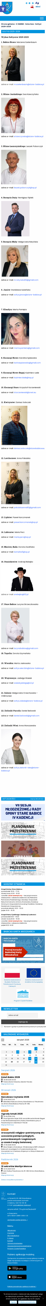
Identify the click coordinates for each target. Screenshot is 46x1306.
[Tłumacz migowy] (37, 3)
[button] (3, 9)
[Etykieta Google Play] (17, 1269)
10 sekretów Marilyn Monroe (16, 1166)
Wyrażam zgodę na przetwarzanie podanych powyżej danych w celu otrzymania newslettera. (24, 1027)
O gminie (10, 1233)
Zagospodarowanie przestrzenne (19, 1246)
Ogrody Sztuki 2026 (12, 1113)
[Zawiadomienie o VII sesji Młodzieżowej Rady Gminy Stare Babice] (23, 812)
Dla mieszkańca (13, 1236)
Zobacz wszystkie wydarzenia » (12, 1180)
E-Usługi (10, 1238)
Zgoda (13, 1302)
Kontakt (10, 1241)
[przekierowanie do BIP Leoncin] (32, 6)
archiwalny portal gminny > (17, 1220)
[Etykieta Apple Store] (17, 1278)
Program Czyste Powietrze (16, 1249)
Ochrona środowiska (14, 1243)
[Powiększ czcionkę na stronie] (33, 3)
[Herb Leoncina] (7, 8)
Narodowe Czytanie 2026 (15, 1096)
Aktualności (11, 1230)
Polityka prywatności (27, 1302)
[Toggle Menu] (42, 18)
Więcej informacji (7, 1084)
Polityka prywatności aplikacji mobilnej (21, 1287)
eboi (38, 6)
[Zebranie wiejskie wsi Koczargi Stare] (23, 849)
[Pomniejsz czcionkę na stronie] (30, 3)
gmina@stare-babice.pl (22, 1205)
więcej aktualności (37, 799)
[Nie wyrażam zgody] (43, 1298)
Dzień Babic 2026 (10, 1077)
